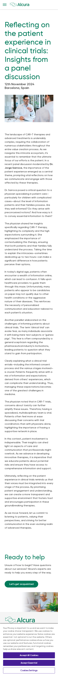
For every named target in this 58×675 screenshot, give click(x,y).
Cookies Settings (28, 670)
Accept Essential (29, 663)
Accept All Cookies (29, 655)
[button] (4, 5)
